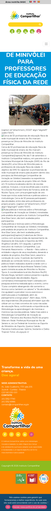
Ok (8, 507)
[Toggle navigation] (46, 44)
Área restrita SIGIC (15, 2)
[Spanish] (38, 2)
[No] (47, 502)
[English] (34, 2)
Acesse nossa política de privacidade (29, 507)
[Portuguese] (30, 2)
